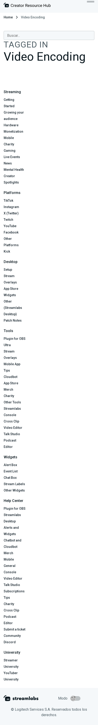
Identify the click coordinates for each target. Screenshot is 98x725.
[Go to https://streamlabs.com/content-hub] (27, 6)
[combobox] (49, 35)
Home (8, 17)
